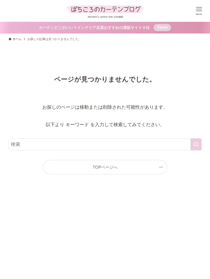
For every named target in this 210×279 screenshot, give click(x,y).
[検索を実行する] (196, 144)
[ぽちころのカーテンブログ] (105, 11)
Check (162, 27)
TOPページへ (105, 167)
